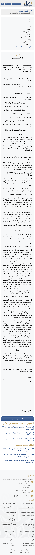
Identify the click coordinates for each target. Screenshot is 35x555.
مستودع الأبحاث (12, 540)
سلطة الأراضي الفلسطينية (9, 524)
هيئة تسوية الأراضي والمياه (27, 531)
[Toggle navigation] (2, 4)
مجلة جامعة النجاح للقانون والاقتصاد (9, 544)
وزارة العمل (30, 519)
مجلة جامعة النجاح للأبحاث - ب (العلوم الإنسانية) (26, 544)
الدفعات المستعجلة (16, 46)
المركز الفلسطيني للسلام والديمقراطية (27, 535)
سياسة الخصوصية (23, 550)
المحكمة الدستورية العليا (9, 503)
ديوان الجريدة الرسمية (28, 507)
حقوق (30, 46)
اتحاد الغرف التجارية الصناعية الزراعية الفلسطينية (28, 526)
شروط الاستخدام (11, 550)
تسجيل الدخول (16, 4)
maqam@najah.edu (15, 496)
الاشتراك (8, 4)
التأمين (25, 46)
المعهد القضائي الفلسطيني (27, 515)
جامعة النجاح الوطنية (10, 534)
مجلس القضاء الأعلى (28, 503)
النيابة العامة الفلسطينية (27, 512)
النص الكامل (17, 419)
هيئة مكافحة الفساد (11, 512)
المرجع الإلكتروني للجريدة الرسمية (9, 507)
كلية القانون (31, 540)
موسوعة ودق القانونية (10, 531)
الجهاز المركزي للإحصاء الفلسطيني (10, 519)
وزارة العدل (13, 515)
